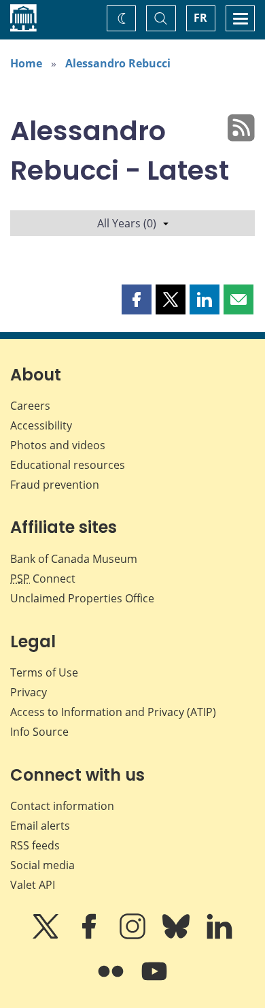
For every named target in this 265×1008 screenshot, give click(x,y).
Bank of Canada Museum (73, 558)
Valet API (32, 884)
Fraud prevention (54, 484)
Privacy (28, 692)
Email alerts (40, 825)
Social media (42, 865)
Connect (42, 578)
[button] (137, 299)
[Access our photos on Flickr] (112, 980)
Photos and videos (57, 445)
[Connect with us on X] (47, 935)
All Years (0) (126, 223)
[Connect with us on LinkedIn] (219, 935)
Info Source (39, 731)
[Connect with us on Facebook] (90, 935)
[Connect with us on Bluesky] (177, 935)
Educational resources (67, 464)
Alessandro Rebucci (118, 63)
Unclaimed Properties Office (82, 598)
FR (200, 17)
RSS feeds (35, 845)
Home (26, 63)
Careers (30, 405)
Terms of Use (44, 672)
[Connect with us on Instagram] (134, 935)
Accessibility (41, 425)
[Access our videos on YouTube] (154, 980)
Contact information (62, 805)
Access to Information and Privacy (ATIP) (113, 711)
